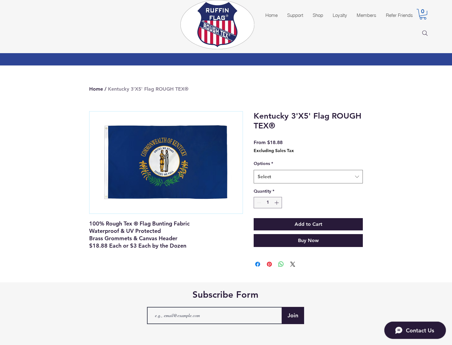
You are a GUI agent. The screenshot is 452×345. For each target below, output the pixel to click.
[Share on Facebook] (257, 264)
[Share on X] (292, 264)
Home (96, 89)
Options (263, 163)
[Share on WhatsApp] (281, 264)
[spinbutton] (267, 202)
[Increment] (277, 202)
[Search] (424, 33)
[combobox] (308, 176)
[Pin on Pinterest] (269, 264)
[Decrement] (258, 202)
